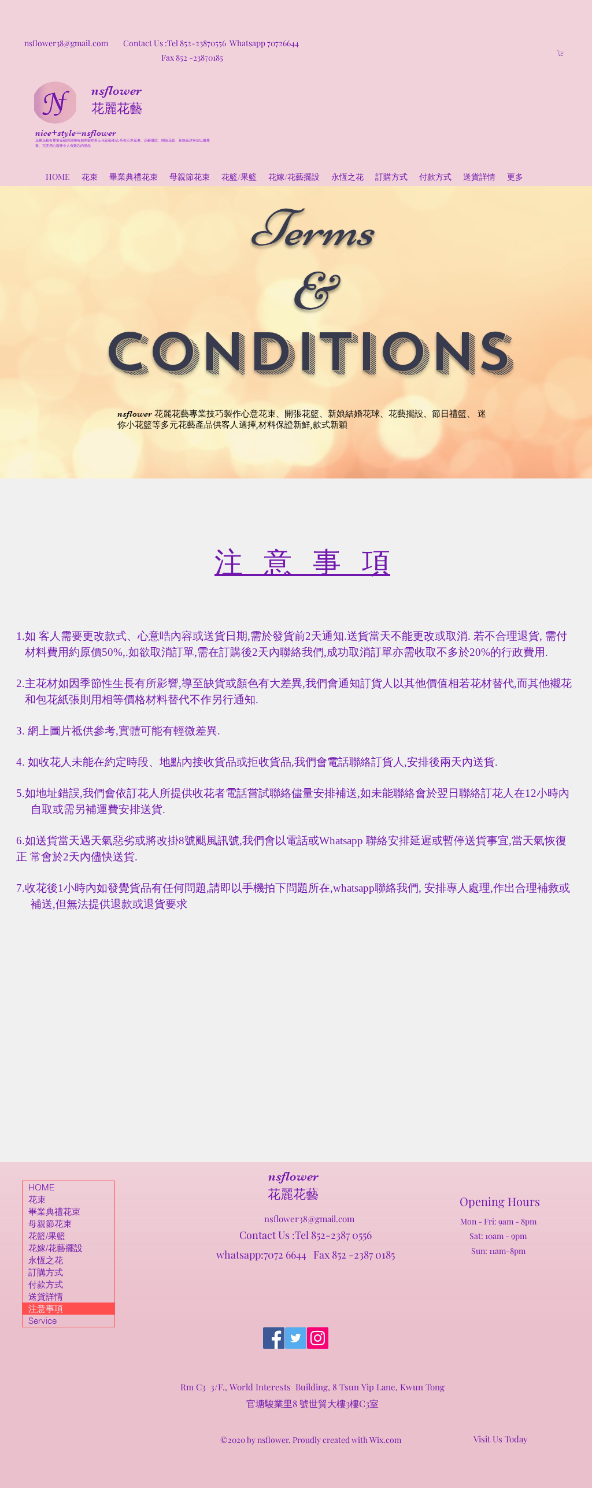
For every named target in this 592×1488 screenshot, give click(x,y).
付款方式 (45, 1284)
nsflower (116, 90)
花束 (37, 1199)
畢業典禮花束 (54, 1211)
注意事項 (45, 1308)
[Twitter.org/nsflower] (295, 1338)
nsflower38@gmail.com (309, 1218)
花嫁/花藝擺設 (55, 1247)
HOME (41, 1187)
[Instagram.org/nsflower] (317, 1338)
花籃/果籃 (46, 1235)
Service (42, 1320)
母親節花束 (50, 1223)
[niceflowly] (273, 1338)
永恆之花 (45, 1260)
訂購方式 (45, 1272)
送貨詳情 (45, 1296)
